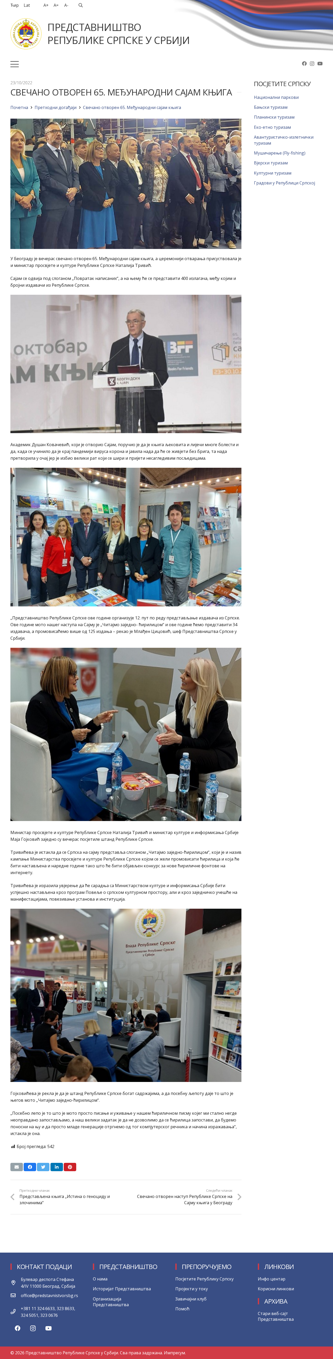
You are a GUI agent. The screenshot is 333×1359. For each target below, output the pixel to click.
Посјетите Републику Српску (204, 1279)
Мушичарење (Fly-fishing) (279, 153)
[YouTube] (320, 63)
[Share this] (30, 1167)
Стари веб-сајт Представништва (276, 1316)
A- (66, 5)
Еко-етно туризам (272, 127)
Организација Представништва (111, 1301)
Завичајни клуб (191, 1299)
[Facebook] (304, 63)
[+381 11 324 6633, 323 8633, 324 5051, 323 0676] (15, 1312)
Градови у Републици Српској (284, 183)
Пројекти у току (191, 1289)
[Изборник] (14, 64)
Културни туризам (272, 173)
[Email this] (16, 1167)
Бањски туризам (270, 107)
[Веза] (26, 33)
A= (56, 5)
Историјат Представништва (122, 1289)
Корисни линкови (276, 1289)
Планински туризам (274, 117)
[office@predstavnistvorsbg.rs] (15, 1295)
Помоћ (182, 1309)
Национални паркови (276, 97)
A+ (46, 5)
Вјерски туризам (271, 163)
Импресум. (175, 1353)
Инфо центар (271, 1279)
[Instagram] (312, 63)
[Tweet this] (43, 1167)
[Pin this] (70, 1167)
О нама (100, 1279)
